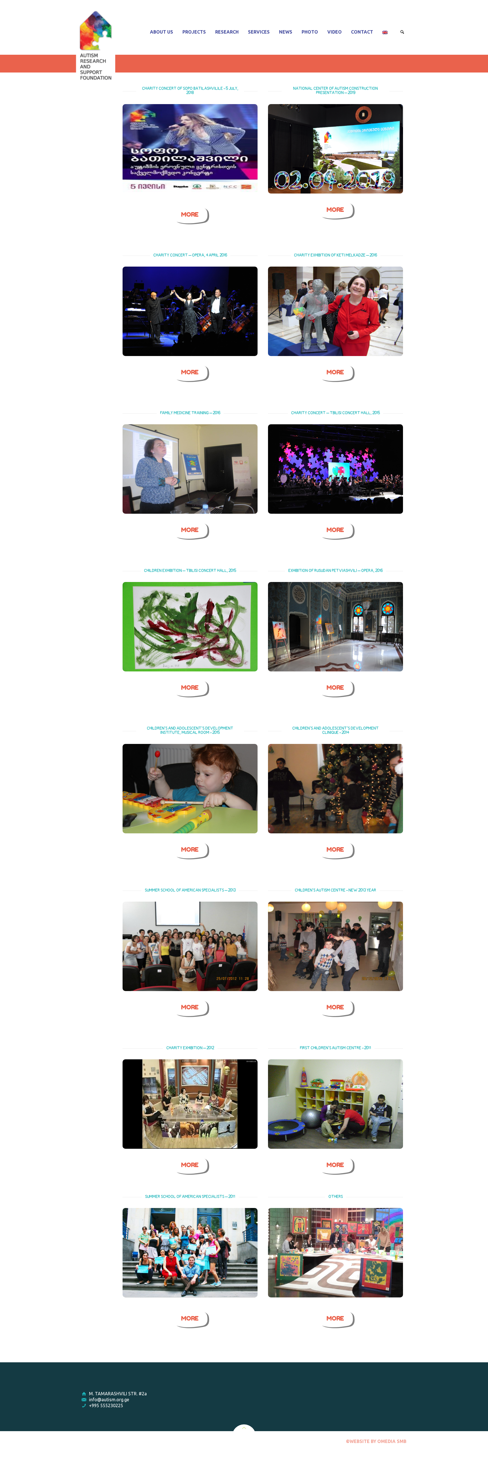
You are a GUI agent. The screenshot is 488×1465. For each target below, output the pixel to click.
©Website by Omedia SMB (376, 1441)
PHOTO (310, 31)
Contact (362, 31)
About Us (161, 31)
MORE (189, 214)
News (285, 31)
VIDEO (334, 31)
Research (227, 31)
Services (259, 31)
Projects (194, 31)
